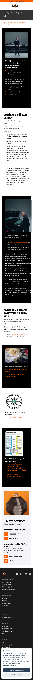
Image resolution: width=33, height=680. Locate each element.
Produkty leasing (7, 584)
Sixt (3, 643)
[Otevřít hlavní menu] (6, 6)
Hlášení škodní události (9, 589)
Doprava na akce (7, 617)
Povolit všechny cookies (16, 670)
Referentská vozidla (8, 629)
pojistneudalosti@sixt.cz (19, 243)
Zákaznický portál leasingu (17, 22)
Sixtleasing (6, 22)
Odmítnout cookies (16, 674)
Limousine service (8, 612)
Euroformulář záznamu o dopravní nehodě (15, 465)
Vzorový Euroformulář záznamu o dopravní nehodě (16, 469)
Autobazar (5, 623)
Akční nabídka (6, 582)
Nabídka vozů (6, 626)
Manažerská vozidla (8, 631)
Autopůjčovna (6, 596)
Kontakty (5, 640)
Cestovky (5, 605)
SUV (3, 633)
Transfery (5, 615)
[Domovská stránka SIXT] (15, 8)
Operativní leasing (8, 579)
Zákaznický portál (7, 587)
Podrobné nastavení (9, 665)
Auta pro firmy (6, 603)
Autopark (5, 598)
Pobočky (4, 601)
